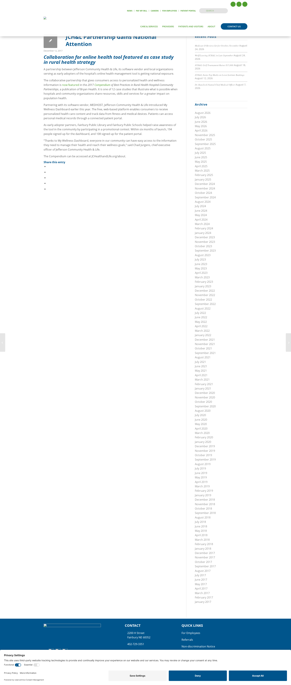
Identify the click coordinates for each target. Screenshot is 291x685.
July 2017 (200, 575)
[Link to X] (238, 4)
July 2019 (200, 468)
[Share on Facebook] (48, 166)
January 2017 (203, 602)
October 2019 (203, 455)
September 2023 (205, 250)
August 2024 (203, 202)
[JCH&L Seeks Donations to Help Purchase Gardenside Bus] (2, 342)
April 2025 (201, 166)
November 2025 (205, 135)
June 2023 (201, 264)
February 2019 (204, 491)
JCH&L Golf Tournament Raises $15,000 (214, 65)
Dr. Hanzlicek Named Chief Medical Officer (215, 84)
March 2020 (202, 433)
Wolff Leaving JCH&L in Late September (214, 55)
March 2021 (202, 379)
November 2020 (205, 397)
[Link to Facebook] (233, 4)
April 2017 (201, 588)
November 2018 (205, 504)
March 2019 (202, 486)
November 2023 (205, 242)
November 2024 (205, 188)
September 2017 (205, 566)
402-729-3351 (135, 644)
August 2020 (203, 411)
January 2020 (203, 442)
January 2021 (203, 388)
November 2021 (205, 344)
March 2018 (202, 540)
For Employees (169, 10)
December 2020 (205, 393)
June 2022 (201, 317)
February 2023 (204, 282)
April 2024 (201, 219)
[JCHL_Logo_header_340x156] (56, 26)
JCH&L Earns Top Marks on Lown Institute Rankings (219, 74)
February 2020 (204, 437)
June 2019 (201, 473)
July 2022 (200, 313)
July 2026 (200, 117)
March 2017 (202, 593)
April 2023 (201, 273)
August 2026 (203, 113)
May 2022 (201, 322)
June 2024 (201, 211)
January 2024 (203, 233)
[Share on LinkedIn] (48, 183)
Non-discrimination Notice (198, 646)
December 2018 (205, 499)
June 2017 (201, 579)
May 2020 (201, 424)
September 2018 (205, 513)
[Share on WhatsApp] (48, 178)
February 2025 (204, 175)
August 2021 (203, 357)
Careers (155, 10)
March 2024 (202, 224)
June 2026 (201, 122)
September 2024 (205, 197)
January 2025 (203, 179)
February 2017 (204, 597)
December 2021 (205, 339)
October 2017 (203, 562)
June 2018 (201, 526)
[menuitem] (129, 11)
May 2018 (201, 531)
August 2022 (203, 308)
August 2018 (203, 517)
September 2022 (205, 304)
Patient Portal (188, 10)
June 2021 (201, 366)
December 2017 (205, 553)
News (129, 10)
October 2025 (203, 139)
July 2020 (200, 415)
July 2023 (200, 259)
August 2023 (203, 255)
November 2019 (205, 451)
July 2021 (200, 362)
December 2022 (205, 290)
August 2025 (203, 148)
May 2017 (201, 584)
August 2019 (203, 464)
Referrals (187, 640)
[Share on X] (48, 172)
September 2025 (205, 144)
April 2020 (201, 428)
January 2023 (203, 286)
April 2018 (201, 535)
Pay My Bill (141, 10)
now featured (70, 85)
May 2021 (201, 370)
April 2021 (201, 375)
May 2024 (201, 215)
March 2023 (202, 277)
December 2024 (205, 184)
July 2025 (200, 153)
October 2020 (203, 402)
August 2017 (203, 571)
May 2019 (201, 477)
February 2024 (204, 228)
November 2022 (205, 295)
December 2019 (205, 446)
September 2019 (205, 459)
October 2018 (203, 508)
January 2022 (203, 335)
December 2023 (205, 237)
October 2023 (203, 246)
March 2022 (202, 331)
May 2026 (201, 126)
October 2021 (203, 348)
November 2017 (205, 557)
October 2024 (203, 193)
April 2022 (201, 326)
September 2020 (205, 406)
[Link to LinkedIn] (244, 4)
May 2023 (201, 268)
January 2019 (203, 495)
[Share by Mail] (48, 189)
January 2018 (203, 548)
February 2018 (204, 544)
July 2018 (200, 522)
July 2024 (200, 206)
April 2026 (201, 130)
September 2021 (205, 353)
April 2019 (201, 482)
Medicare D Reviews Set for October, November (217, 45)
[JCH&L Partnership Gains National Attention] (50, 41)
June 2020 (201, 419)
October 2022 (203, 299)
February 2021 (204, 384)
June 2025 (201, 157)
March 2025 (202, 170)
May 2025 (201, 162)
